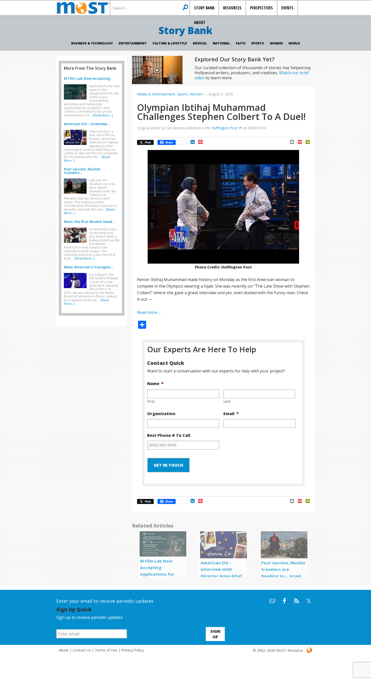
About (64, 650)
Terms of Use (106, 650)
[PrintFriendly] (306, 142)
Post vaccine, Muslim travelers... (82, 171)
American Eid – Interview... (87, 123)
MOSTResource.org (83, 8)
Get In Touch (168, 465)
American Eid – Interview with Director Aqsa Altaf (221, 569)
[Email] (290, 142)
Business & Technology (92, 43)
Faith (240, 43)
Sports (257, 43)
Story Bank (185, 30)
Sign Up (215, 634)
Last (227, 401)
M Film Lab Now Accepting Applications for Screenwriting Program (157, 574)
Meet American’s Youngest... (89, 267)
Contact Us (82, 650)
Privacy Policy (132, 650)
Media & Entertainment (156, 94)
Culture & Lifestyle (169, 43)
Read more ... (149, 312)
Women (276, 43)
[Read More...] (103, 115)
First (150, 401)
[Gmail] (298, 142)
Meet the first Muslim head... (89, 221)
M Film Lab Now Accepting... (88, 78)
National (221, 43)
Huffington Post (224, 127)
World (294, 43)
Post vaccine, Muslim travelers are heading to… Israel (283, 569)
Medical (200, 43)
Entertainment (133, 43)
